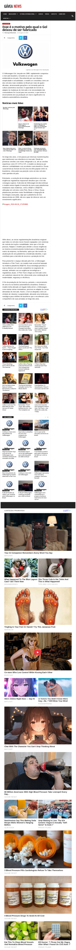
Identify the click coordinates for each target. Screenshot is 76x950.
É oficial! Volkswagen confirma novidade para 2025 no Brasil (25, 494)
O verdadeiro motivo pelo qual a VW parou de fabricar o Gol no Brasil (41, 454)
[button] (72, 16)
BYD (36, 429)
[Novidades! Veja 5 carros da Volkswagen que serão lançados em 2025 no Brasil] (25, 444)
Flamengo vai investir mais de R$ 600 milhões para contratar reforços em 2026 (40, 150)
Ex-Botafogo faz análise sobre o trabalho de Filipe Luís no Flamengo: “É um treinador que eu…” (40, 126)
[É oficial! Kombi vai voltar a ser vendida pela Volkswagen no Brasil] (9, 486)
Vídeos (47, 14)
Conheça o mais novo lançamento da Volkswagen (9, 433)
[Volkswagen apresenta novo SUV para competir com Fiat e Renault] (41, 466)
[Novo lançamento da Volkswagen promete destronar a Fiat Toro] (9, 466)
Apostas (6, 18)
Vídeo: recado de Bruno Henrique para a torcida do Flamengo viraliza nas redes (25, 150)
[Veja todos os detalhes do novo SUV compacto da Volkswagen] (25, 425)
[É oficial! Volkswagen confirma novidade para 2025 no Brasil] (25, 486)
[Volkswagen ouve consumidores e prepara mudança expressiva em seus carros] (41, 486)
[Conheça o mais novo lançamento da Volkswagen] (9, 425)
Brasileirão (12, 14)
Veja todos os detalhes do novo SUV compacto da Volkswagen (25, 434)
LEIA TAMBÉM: (8, 417)
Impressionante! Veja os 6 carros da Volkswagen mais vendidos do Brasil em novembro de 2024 (9, 455)
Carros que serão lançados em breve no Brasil (41, 433)
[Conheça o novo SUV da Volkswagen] (25, 466)
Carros (40, 14)
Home (5, 14)
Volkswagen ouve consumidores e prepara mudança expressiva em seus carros (40, 496)
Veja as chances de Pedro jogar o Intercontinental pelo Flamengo (24, 125)
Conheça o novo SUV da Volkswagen (24, 473)
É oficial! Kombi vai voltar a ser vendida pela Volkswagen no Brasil (8, 495)
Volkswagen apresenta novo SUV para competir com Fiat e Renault (41, 475)
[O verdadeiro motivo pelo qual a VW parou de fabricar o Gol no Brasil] (41, 444)
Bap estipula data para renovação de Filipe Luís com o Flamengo (9, 150)
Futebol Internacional (27, 14)
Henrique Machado (10, 32)
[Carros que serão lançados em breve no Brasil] (41, 425)
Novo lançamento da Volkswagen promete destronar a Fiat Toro (9, 474)
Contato (54, 14)
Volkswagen (6, 23)
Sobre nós (62, 14)
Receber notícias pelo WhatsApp (9, 108)
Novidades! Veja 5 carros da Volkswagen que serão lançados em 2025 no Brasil (25, 454)
